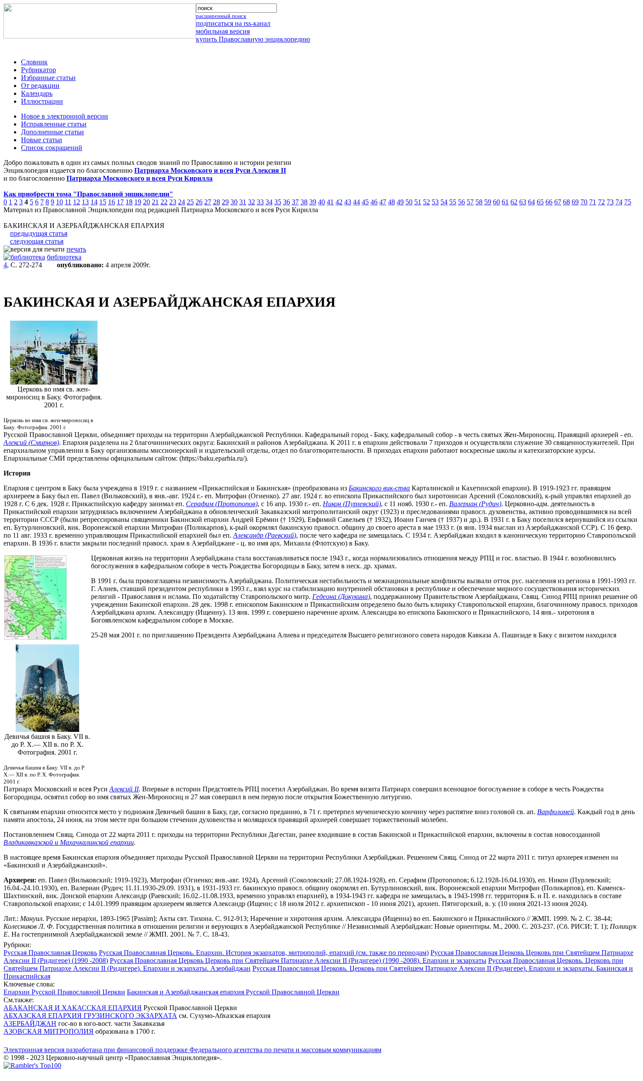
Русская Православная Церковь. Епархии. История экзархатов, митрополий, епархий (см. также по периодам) (264, 952)
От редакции (40, 85)
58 (478, 202)
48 (391, 202)
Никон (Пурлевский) (352, 503)
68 (566, 202)
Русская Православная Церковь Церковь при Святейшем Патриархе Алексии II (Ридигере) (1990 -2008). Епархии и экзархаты (298, 960)
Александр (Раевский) (264, 535)
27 (207, 202)
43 (347, 202)
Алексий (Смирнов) (31, 442)
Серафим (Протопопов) (222, 503)
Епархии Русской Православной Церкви (64, 992)
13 (85, 202)
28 (216, 202)
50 (408, 202)
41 (330, 202)
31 (242, 202)
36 (286, 202)
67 (557, 202)
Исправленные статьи (54, 124)
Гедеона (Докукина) (341, 596)
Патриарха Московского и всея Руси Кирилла (139, 178)
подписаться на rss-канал (233, 23)
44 (356, 202)
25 (190, 202)
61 (505, 202)
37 (295, 202)
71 (592, 202)
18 (129, 202)
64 (531, 202)
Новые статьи (41, 139)
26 (199, 202)
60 (496, 202)
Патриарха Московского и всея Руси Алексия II (210, 170)
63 (522, 202)
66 (548, 202)
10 (59, 202)
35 (277, 202)
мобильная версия (223, 31)
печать (76, 249)
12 (76, 202)
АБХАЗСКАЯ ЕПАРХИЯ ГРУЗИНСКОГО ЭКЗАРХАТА (90, 1015)
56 (461, 202)
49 (400, 202)
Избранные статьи (48, 77)
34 (269, 202)
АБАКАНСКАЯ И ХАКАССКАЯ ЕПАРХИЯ (72, 1007)
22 (164, 202)
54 (443, 202)
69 (575, 202)
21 (155, 202)
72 (601, 202)
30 (234, 202)
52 (426, 202)
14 (94, 202)
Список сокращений (51, 147)
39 (312, 202)
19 (137, 202)
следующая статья (36, 241)
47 (382, 202)
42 (338, 202)
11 (68, 202)
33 (260, 202)
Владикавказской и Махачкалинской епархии (68, 842)
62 (513, 202)
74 (618, 202)
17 (120, 202)
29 (225, 202)
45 (365, 202)
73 (610, 202)
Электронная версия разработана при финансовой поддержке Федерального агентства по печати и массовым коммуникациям (192, 1049)
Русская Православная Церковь (50, 952)
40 (321, 202)
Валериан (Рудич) (475, 503)
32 (251, 202)
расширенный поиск (221, 16)
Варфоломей (555, 811)
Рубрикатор (38, 69)
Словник (34, 62)
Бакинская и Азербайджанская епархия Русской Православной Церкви (233, 992)
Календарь (36, 93)
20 (146, 202)
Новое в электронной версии (64, 116)
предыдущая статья (38, 233)
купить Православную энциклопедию (253, 39)
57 (470, 202)
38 (304, 202)
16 (111, 202)
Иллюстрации (42, 101)
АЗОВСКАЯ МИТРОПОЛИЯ (48, 1031)
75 (627, 202)
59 (487, 202)
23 (172, 202)
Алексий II (124, 789)
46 (373, 202)
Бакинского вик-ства (379, 488)
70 (583, 202)
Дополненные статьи (52, 132)
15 (102, 202)
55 (452, 202)
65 (540, 202)
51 (417, 202)
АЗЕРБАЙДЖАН (29, 1023)
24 (181, 202)
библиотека (64, 257)
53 (435, 202)
